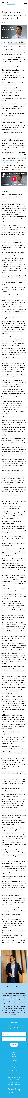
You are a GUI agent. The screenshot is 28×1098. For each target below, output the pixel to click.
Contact (14, 1065)
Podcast (14, 1061)
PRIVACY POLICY (14, 1070)
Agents (14, 1054)
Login (14, 1067)
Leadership (14, 1052)
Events (14, 1056)
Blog (14, 1063)
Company (14, 1058)
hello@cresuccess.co (14, 1084)
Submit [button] (14, 1045)
